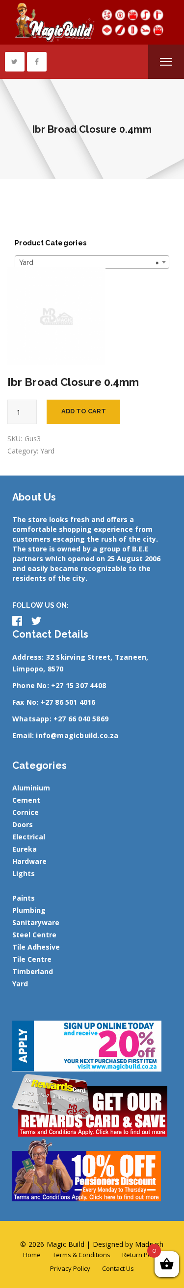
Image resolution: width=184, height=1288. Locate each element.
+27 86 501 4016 (68, 702)
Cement (26, 800)
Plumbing (29, 910)
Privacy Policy (70, 1268)
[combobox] (92, 262)
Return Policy (141, 1254)
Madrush (149, 1244)
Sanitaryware (35, 922)
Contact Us (118, 1268)
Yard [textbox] (89, 262)
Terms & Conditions (81, 1254)
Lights (23, 873)
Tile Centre (32, 959)
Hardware (29, 861)
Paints (23, 898)
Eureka (24, 849)
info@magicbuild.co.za (77, 735)
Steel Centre (34, 934)
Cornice (25, 812)
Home (32, 1254)
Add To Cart (83, 411)
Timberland (32, 971)
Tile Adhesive (36, 947)
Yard (47, 450)
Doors (22, 824)
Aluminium (31, 787)
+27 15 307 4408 (78, 685)
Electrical (28, 836)
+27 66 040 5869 (80, 718)
